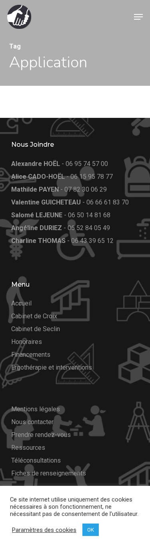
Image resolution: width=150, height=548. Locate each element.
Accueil (21, 303)
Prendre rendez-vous (41, 435)
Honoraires (26, 342)
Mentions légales (35, 409)
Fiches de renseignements (48, 473)
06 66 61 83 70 (107, 202)
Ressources (28, 447)
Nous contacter (32, 422)
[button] (138, 17)
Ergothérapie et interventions (51, 367)
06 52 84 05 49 (89, 228)
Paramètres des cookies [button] (44, 530)
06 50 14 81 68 (89, 215)
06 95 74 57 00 (87, 164)
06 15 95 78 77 (91, 176)
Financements (30, 354)
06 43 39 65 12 (92, 241)
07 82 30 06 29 (85, 189)
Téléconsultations (36, 460)
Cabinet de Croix (34, 316)
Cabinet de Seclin (35, 329)
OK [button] (90, 530)
